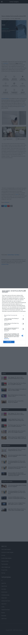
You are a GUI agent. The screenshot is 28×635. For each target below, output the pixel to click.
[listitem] (14, 316)
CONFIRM (8, 341)
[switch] (23, 319)
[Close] (25, 291)
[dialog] (14, 317)
